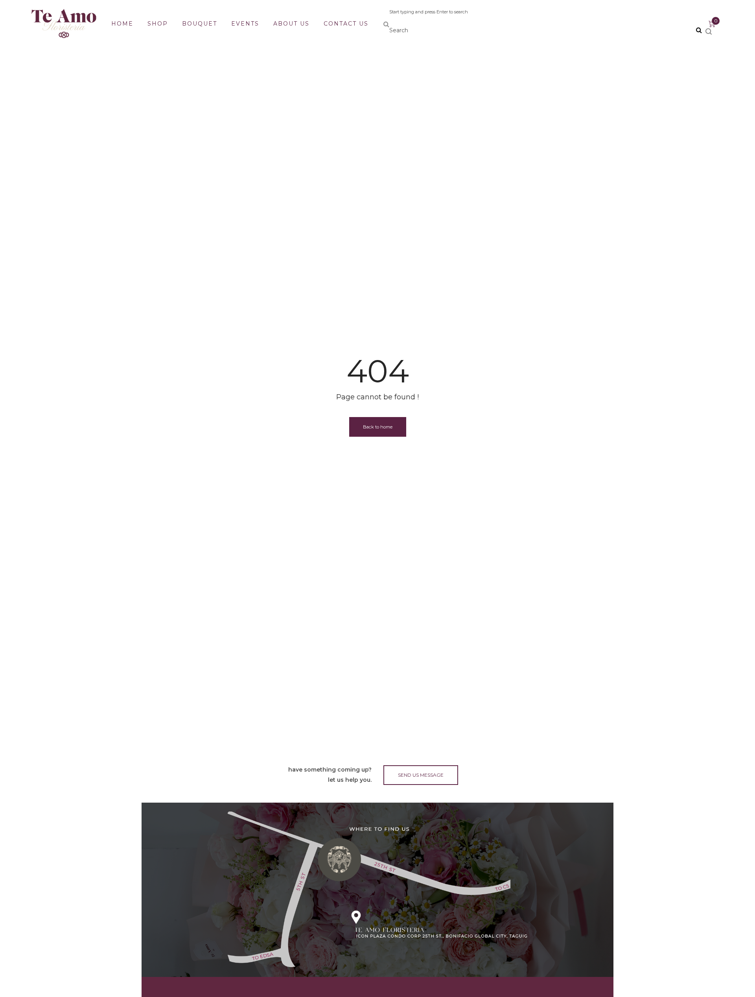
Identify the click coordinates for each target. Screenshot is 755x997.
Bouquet (199, 23)
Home (122, 23)
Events (245, 23)
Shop (157, 23)
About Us (291, 23)
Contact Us (346, 23)
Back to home (377, 427)
